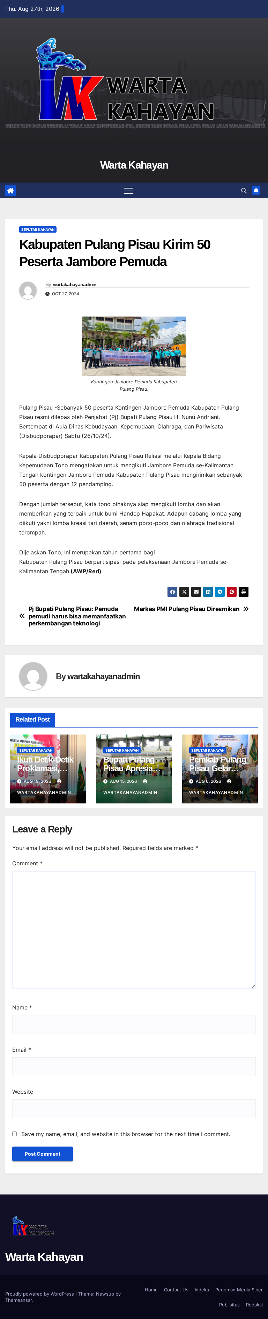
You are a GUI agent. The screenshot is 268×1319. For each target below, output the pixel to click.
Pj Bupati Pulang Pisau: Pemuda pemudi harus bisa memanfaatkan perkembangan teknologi (77, 616)
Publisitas (229, 1304)
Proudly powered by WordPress (40, 1294)
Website (22, 1091)
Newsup (105, 1294)
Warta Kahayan (134, 165)
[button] (244, 190)
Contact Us (176, 1289)
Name (22, 1007)
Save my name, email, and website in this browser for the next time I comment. (125, 1133)
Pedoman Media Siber (239, 1289)
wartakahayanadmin (75, 284)
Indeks (202, 1289)
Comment (27, 863)
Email (21, 1049)
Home (151, 1289)
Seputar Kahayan (37, 229)
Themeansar (18, 1300)
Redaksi (254, 1304)
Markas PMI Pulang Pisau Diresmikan (186, 608)
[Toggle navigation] (128, 190)
